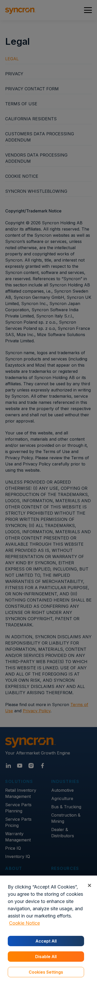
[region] (48, 930)
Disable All (46, 956)
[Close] (89, 885)
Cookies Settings (46, 972)
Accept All (46, 941)
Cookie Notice (24, 923)
